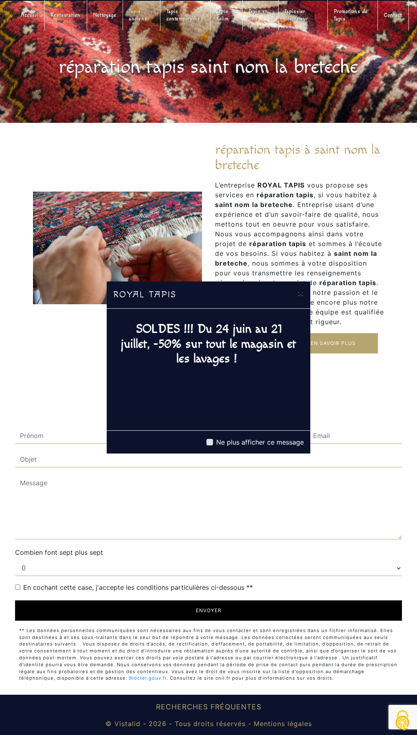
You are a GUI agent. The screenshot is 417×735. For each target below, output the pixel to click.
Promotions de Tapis (351, 15)
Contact (393, 15)
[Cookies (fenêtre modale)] (402, 721)
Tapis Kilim (223, 15)
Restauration (66, 15)
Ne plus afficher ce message (260, 442)
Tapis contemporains (183, 15)
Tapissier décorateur (296, 15)
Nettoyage (104, 15)
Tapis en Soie (258, 15)
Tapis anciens (138, 15)
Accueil (29, 15)
